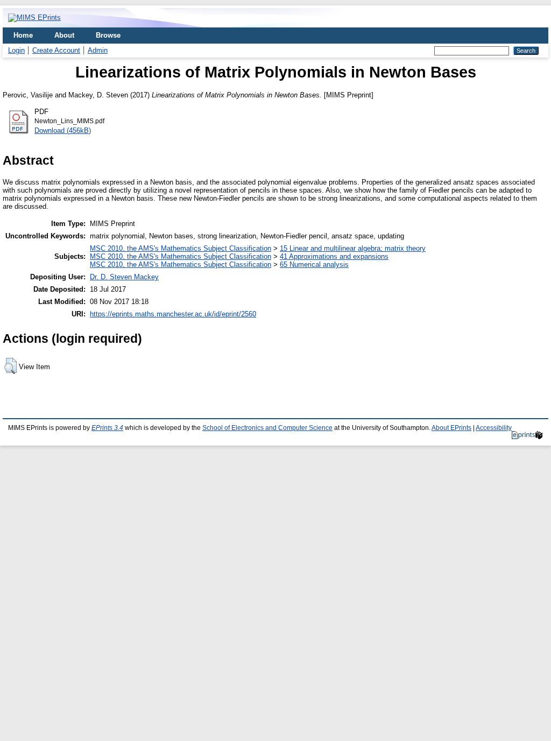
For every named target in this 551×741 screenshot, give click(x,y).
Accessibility (494, 428)
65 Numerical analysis (314, 264)
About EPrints (451, 428)
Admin (98, 50)
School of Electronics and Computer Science (267, 428)
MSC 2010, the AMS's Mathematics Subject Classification (180, 248)
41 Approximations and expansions (334, 256)
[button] (10, 366)
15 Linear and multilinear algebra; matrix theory (353, 248)
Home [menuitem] (23, 35)
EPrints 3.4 (107, 428)
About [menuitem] (64, 35)
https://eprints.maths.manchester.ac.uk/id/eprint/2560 (173, 314)
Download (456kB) (62, 130)
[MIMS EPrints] (34, 17)
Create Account (56, 50)
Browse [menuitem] (108, 35)
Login (16, 50)
